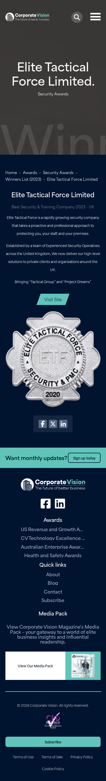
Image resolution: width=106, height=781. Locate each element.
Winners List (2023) (23, 179)
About (53, 574)
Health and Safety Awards (53, 555)
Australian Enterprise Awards (53, 546)
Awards (30, 172)
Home (11, 172)
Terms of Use (23, 757)
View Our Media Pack (35, 666)
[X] (53, 424)
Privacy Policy (81, 757)
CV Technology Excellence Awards (53, 537)
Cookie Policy (53, 769)
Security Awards (58, 172)
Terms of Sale (52, 757)
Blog (53, 582)
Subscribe (52, 599)
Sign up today (84, 458)
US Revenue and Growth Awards (53, 529)
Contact (53, 591)
